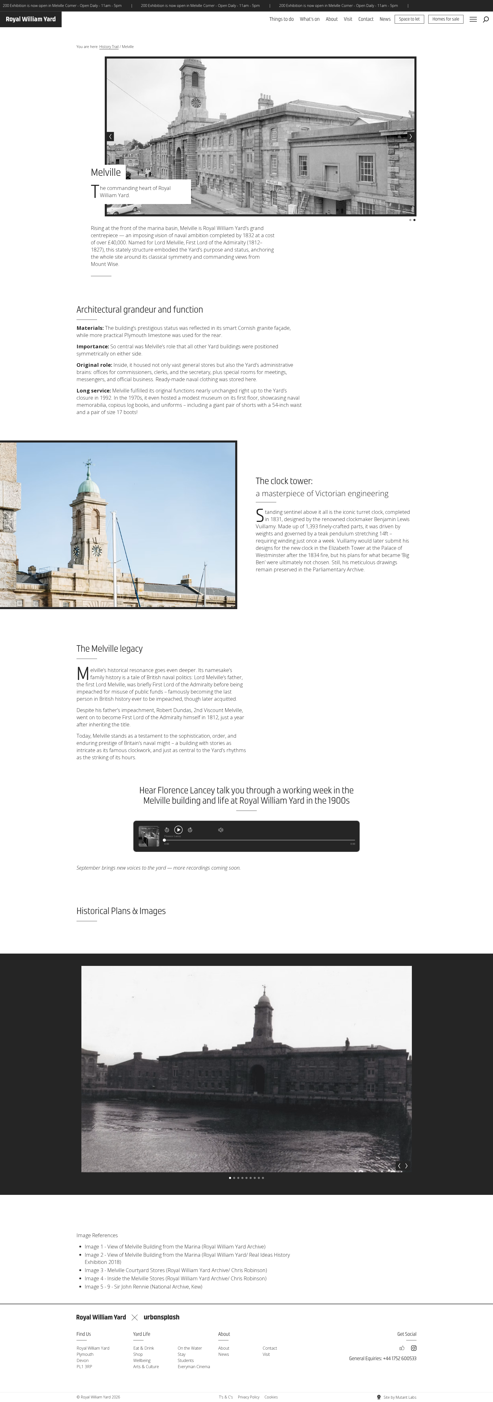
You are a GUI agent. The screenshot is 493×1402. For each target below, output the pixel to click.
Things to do (281, 19)
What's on (310, 19)
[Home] (31, 19)
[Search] (486, 19)
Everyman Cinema (194, 1366)
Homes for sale (446, 19)
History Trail (109, 46)
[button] (110, 136)
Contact (366, 19)
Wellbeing (141, 1360)
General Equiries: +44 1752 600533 (382, 1358)
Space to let (409, 19)
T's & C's (226, 1397)
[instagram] (413, 1348)
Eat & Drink (143, 1348)
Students (186, 1360)
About (332, 19)
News (385, 19)
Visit (348, 19)
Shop (138, 1354)
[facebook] (402, 1348)
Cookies (271, 1397)
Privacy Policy (248, 1397)
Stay (181, 1354)
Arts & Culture (146, 1366)
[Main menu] (473, 19)
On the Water (190, 1348)
